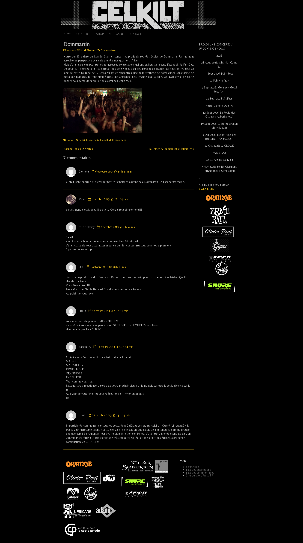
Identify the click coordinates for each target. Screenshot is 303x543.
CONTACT (134, 34)
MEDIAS (114, 34)
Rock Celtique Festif (116, 140)
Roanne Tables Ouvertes (78, 148)
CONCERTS (83, 34)
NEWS (67, 34)
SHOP (100, 34)
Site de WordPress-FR (199, 475)
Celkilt (82, 140)
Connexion (192, 466)
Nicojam (91, 50)
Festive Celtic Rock (95, 140)
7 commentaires (108, 50)
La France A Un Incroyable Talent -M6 (171, 148)
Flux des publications (198, 469)
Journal (70, 140)
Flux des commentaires (200, 472)
